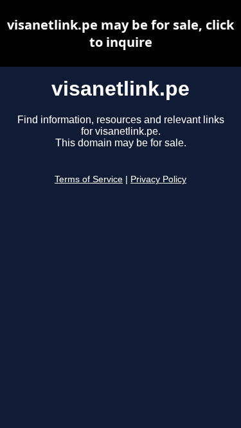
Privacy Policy (158, 179)
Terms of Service (89, 179)
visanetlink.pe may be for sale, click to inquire (120, 33)
